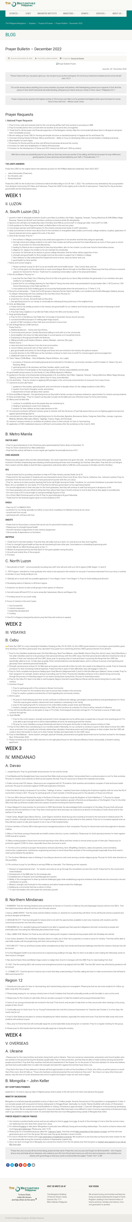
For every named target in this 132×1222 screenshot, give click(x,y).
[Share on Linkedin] (29, 1165)
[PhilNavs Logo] (24, 4)
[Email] (33, 1165)
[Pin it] (20, 1165)
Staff (28, 13)
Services (100, 13)
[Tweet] (12, 1165)
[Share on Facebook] (8, 1165)
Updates (13, 13)
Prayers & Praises (77, 58)
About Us (117, 13)
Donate (84, 13)
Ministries (68, 13)
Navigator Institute (47, 13)
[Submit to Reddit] (25, 1165)
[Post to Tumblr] (16, 1165)
